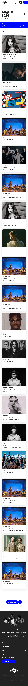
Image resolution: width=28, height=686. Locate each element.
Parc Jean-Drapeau (8, 114)
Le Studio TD (7, 252)
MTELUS (6, 475)
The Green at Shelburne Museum (10, 391)
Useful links (5, 650)
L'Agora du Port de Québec (9, 558)
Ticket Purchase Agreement (19, 680)
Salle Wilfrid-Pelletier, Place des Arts (11, 142)
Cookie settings (17, 681)
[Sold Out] (14, 376)
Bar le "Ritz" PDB (7, 169)
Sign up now (7, 661)
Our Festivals (5, 646)
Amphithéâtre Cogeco (8, 419)
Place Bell (6, 336)
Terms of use (11, 680)
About (3, 642)
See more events (12, 602)
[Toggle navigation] (16, 2)
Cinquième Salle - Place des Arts (10, 86)
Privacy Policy (5, 680)
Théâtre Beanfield (7, 58)
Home (3, 8)
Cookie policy (10, 681)
